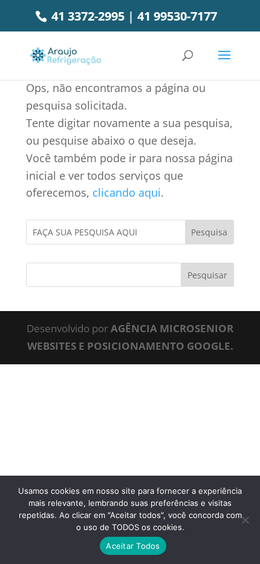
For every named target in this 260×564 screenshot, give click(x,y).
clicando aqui (127, 192)
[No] (245, 520)
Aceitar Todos (133, 546)
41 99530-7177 (177, 16)
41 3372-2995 (86, 16)
